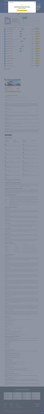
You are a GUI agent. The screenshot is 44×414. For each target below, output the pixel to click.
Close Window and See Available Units (22, 10)
